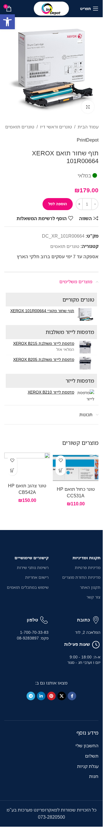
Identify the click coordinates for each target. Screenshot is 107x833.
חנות (93, 776)
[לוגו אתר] (51, 8)
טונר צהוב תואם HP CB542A (27, 488)
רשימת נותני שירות (33, 567)
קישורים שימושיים (32, 557)
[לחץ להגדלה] (87, 106)
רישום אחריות (37, 577)
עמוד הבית (88, 127)
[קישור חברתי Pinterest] (51, 696)
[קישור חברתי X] (61, 696)
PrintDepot (87, 140)
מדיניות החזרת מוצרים (81, 577)
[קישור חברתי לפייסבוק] (72, 696)
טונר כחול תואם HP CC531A (76, 492)
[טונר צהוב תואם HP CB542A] (27, 466)
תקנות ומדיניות (86, 557)
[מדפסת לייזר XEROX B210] (85, 395)
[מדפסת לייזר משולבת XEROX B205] (85, 363)
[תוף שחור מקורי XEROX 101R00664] (85, 314)
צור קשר (93, 597)
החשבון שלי (86, 745)
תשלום (91, 756)
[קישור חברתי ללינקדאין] (41, 696)
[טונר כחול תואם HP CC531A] (75, 468)
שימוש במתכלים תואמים (28, 587)
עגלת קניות (87, 766)
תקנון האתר (90, 587)
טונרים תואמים (19, 127)
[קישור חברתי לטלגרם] (31, 696)
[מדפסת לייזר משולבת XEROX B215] (85, 347)
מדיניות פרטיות (87, 567)
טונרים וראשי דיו (56, 127)
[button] (7, 21)
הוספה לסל (57, 203)
